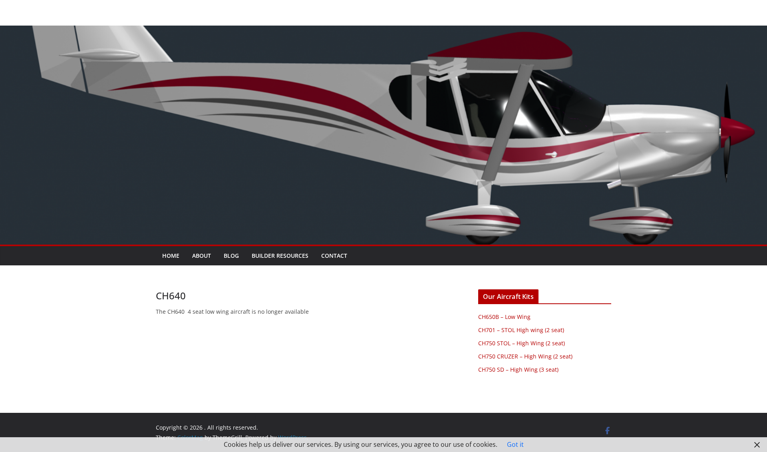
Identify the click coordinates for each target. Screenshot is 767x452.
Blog (231, 255)
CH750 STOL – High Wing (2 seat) (521, 343)
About (201, 255)
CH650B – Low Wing (504, 317)
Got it (515, 444)
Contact (334, 255)
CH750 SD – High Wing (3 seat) (518, 369)
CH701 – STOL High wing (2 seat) (521, 330)
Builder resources (280, 255)
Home (170, 255)
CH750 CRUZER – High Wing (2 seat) (525, 356)
